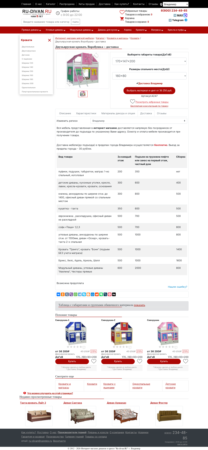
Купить (72, 361)
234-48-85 (174, 10)
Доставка (104, 3)
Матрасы (156, 30)
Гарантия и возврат (33, 436)
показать (139, 305)
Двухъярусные (29, 51)
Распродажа (67, 3)
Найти (75, 22)
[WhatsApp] (75, 294)
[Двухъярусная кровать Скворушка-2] (122, 333)
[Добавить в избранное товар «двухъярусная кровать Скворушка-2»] (140, 361)
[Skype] (84, 294)
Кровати (140, 30)
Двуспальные (28, 47)
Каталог (50, 3)
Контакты (139, 3)
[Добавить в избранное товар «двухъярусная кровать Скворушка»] (186, 361)
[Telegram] (80, 294)
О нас (38, 3)
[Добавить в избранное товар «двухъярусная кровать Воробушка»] (133, 101)
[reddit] (97, 294)
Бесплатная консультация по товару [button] (149, 106)
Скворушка (153, 320)
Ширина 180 (27, 79)
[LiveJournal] (105, 294)
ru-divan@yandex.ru (40, 440)
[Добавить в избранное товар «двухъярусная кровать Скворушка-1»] (94, 361)
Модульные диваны (80, 30)
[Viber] (71, 294)
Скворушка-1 (62, 320)
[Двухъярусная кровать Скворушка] (168, 333)
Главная (26, 3)
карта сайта (182, 444)
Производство (55, 436)
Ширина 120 (27, 63)
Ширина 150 (27, 71)
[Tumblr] (67, 294)
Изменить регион (67, 120)
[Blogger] (88, 294)
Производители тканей (72, 432)
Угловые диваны (54, 30)
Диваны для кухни (107, 30)
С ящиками (27, 59)
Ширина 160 (27, 75)
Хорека (127, 30)
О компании (117, 432)
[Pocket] (109, 294)
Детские (26, 55)
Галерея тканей (74, 436)
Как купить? (122, 3)
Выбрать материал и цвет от (149, 90)
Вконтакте (59, 440)
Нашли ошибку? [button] (177, 286)
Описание (65, 113)
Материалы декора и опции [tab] (118, 113)
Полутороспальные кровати (35, 91)
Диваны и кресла (98, 432)
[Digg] (114, 294)
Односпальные (28, 87)
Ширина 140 (27, 67)
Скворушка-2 (108, 320)
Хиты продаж (87, 3)
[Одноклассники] (63, 294)
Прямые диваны (30, 30)
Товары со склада (96, 436)
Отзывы (153, 3)
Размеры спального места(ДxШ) (149, 69)
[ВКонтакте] (58, 294)
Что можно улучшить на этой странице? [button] (50, 393)
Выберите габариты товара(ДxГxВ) (149, 54)
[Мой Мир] (92, 294)
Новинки (143, 432)
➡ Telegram (176, 20)
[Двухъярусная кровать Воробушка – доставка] (82, 70)
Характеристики (86, 113)
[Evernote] (101, 294)
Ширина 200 (27, 83)
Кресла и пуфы (176, 30)
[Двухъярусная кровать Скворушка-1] (76, 333)
